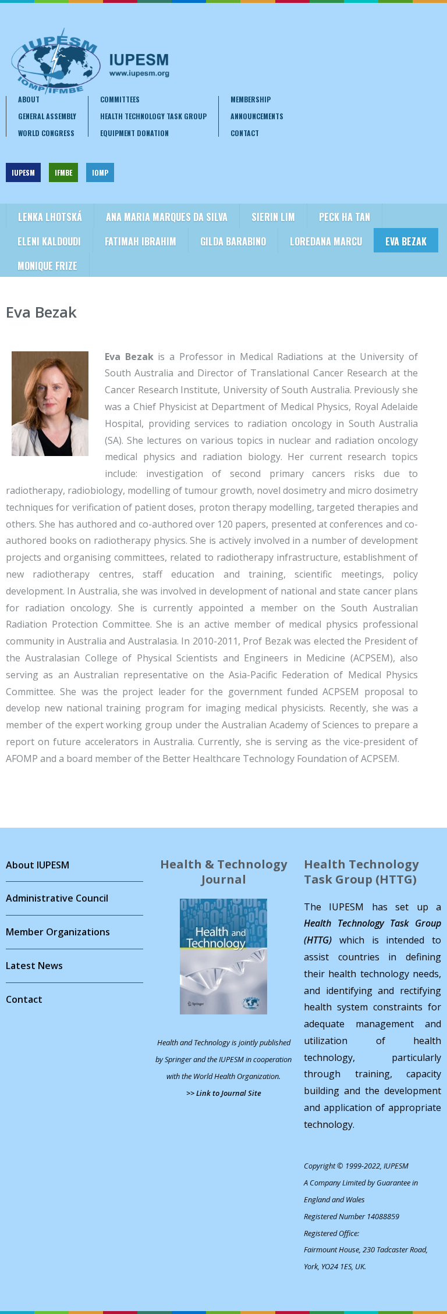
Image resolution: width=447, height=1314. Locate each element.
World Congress (46, 133)
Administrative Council (57, 898)
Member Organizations (58, 931)
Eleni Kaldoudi (49, 241)
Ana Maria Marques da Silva (167, 217)
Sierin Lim (273, 217)
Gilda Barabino (233, 241)
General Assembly (47, 116)
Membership (250, 99)
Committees (120, 99)
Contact (244, 133)
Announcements (256, 116)
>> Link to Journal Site (223, 1093)
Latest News (34, 965)
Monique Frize (47, 266)
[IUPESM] (89, 61)
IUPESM (23, 172)
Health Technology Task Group (153, 116)
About (29, 99)
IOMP (100, 172)
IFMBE (63, 172)
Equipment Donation (134, 133)
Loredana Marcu (326, 241)
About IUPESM (37, 865)
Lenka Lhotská (50, 217)
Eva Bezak (406, 241)
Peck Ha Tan (344, 217)
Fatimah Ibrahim (140, 241)
